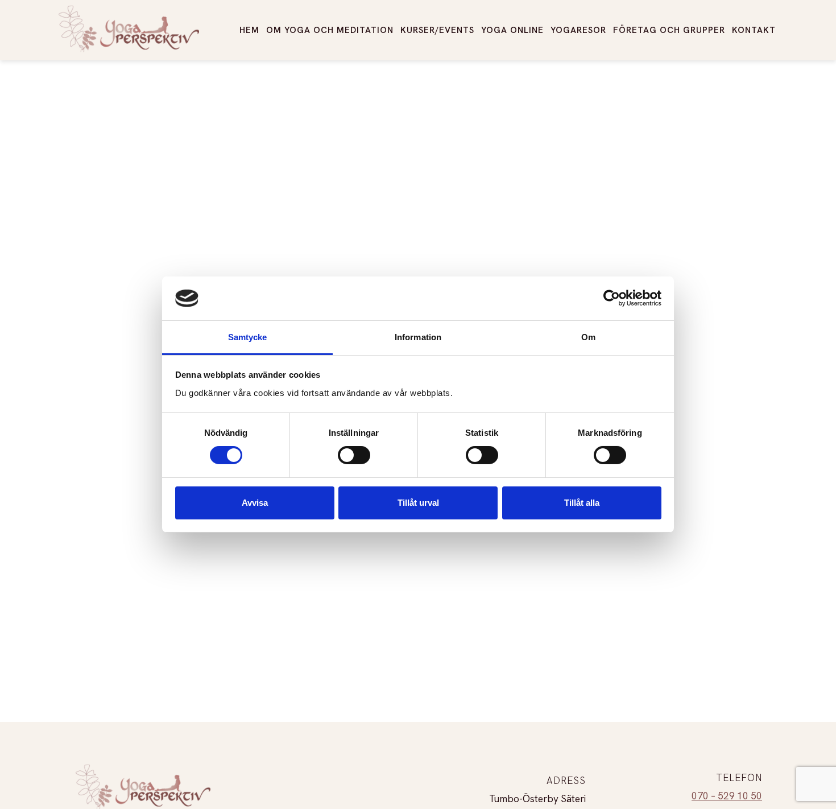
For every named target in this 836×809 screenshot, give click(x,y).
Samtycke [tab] (247, 337)
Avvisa (255, 502)
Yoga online (512, 30)
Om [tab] (588, 337)
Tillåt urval (418, 502)
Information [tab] (418, 337)
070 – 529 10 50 (727, 796)
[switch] (354, 455)
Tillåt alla (581, 502)
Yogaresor (578, 30)
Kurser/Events (437, 30)
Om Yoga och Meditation (330, 30)
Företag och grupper (669, 30)
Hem (249, 30)
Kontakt (754, 30)
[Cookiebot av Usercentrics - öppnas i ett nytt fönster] (611, 298)
